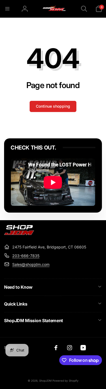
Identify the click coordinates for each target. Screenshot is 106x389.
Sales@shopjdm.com (30, 264)
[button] (7, 9)
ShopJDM (45, 380)
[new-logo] (19, 233)
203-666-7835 (25, 255)
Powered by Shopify (65, 380)
